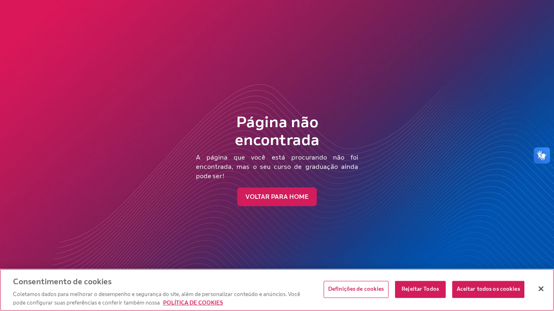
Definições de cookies (356, 289)
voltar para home (277, 197)
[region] (277, 290)
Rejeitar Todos (420, 289)
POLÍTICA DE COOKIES (193, 302)
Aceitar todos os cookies (488, 289)
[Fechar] (541, 289)
